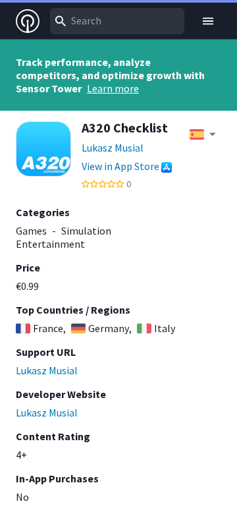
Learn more (113, 88)
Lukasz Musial (113, 147)
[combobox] (117, 21)
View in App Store (120, 166)
